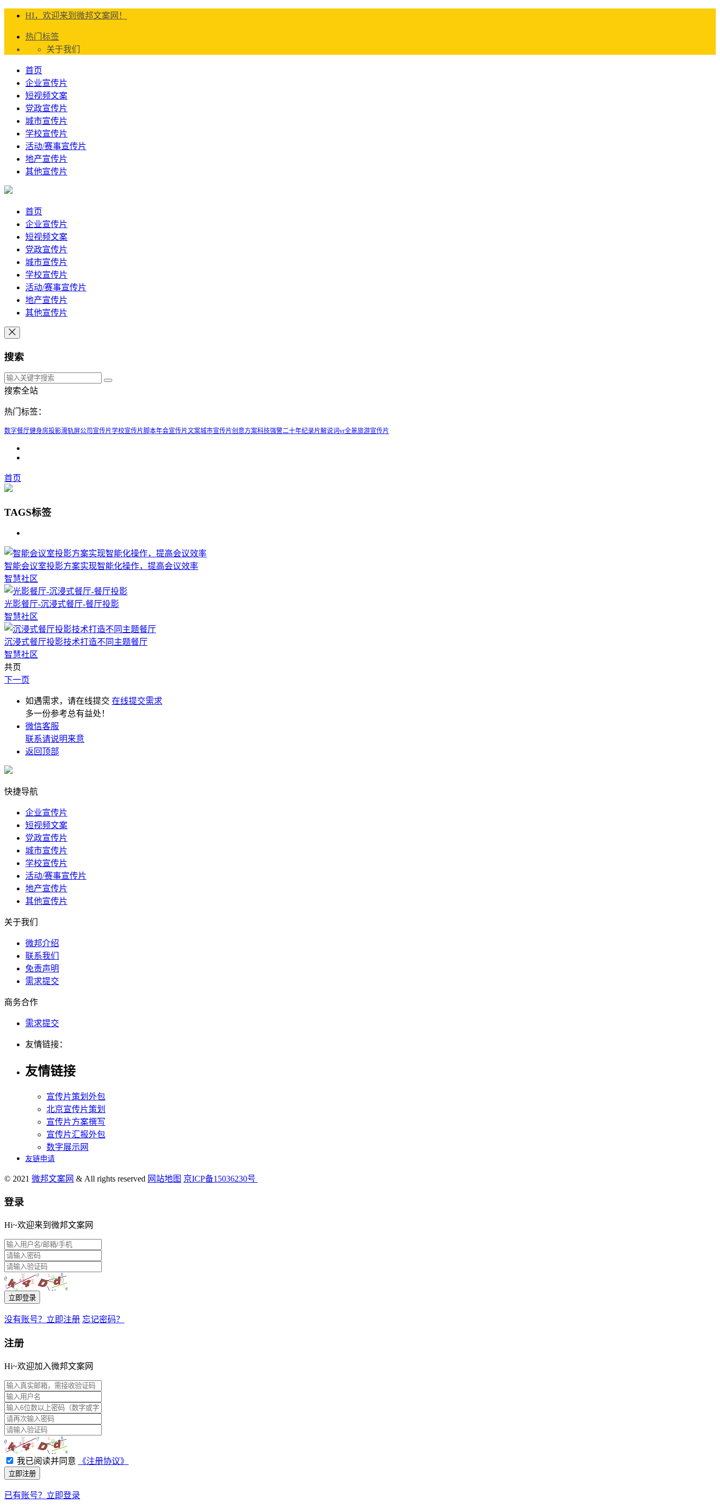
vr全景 (348, 431)
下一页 (17, 679)
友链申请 (40, 1159)
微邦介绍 (42, 943)
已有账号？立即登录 (42, 1495)
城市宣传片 (46, 120)
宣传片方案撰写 (75, 1121)
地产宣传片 (46, 158)
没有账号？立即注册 (42, 1319)
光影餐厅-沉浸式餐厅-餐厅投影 (61, 603)
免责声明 (42, 968)
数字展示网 (67, 1147)
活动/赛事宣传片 (55, 146)
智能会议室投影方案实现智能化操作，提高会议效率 (101, 566)
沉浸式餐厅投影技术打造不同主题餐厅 (76, 641)
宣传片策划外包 (75, 1096)
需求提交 (42, 981)
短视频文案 (46, 95)
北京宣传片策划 (75, 1109)
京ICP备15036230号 (220, 1178)
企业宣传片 (46, 82)
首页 (33, 70)
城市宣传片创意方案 (228, 431)
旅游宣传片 (373, 431)
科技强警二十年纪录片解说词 (298, 431)
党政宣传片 (46, 108)
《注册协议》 (103, 1461)
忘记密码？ (103, 1319)
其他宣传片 (46, 171)
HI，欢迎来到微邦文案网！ (76, 15)
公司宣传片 (96, 431)
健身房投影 (45, 431)
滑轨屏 (70, 431)
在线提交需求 (137, 700)
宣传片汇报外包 (75, 1134)
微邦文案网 (53, 1178)
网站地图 (164, 1178)
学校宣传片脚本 (134, 431)
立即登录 (22, 1298)
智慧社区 (21, 578)
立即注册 (22, 1474)
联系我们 (42, 955)
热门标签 (42, 36)
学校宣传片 (46, 133)
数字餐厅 (17, 431)
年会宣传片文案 (178, 431)
